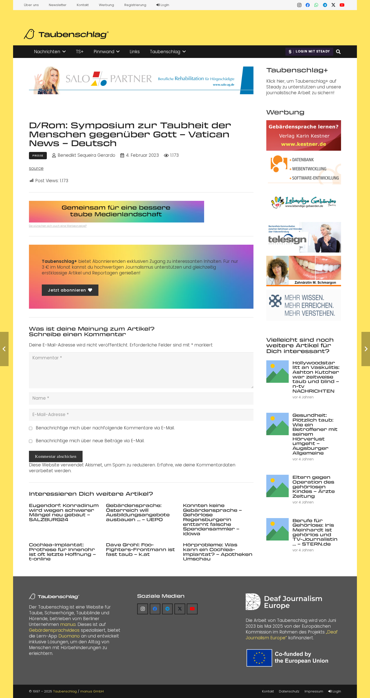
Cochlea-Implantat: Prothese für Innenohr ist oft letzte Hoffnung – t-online (62, 552)
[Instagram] (299, 5)
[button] (64, 51)
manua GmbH (92, 691)
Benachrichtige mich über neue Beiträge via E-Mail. (90, 441)
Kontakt (83, 5)
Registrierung (135, 5)
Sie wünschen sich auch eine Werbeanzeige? (58, 226)
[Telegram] (325, 5)
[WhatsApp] (316, 5)
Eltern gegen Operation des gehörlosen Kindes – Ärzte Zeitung (313, 486)
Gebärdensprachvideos (54, 630)
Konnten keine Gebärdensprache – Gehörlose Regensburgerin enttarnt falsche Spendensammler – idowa (212, 519)
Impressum (314, 691)
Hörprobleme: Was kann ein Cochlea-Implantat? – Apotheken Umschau (217, 552)
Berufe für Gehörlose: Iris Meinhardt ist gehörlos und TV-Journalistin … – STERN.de (315, 532)
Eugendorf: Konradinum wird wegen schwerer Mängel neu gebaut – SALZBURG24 (64, 512)
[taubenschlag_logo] (66, 34)
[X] (333, 5)
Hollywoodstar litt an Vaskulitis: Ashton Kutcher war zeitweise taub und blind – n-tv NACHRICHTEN (316, 377)
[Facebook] (308, 5)
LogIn (164, 5)
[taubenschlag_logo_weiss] (54, 596)
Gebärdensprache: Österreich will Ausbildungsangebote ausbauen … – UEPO (138, 512)
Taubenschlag (65, 691)
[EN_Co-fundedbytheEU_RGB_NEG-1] (288, 658)
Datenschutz (289, 691)
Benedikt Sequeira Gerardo (86, 155)
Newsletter (57, 5)
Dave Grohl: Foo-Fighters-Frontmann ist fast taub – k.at (140, 549)
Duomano (69, 636)
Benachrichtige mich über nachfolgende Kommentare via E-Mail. (105, 428)
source (36, 168)
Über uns (31, 5)
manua (68, 624)
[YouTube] (342, 5)
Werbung (106, 5)
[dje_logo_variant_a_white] (284, 601)
